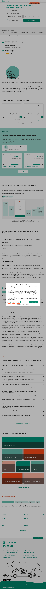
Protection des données (25, 304)
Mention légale (19, 304)
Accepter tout (34, 302)
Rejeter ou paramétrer (14, 302)
